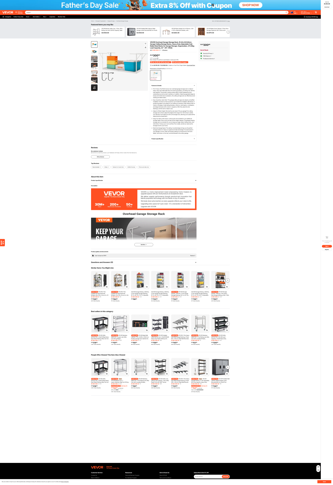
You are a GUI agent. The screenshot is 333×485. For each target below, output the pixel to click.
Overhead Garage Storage (122, 21)
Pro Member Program (131, 477)
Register (327, 249)
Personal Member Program (132, 475)
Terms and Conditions (165, 477)
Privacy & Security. (65, 481)
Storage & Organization (100, 21)
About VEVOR (163, 475)
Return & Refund (95, 477)
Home (92, 21)
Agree (324, 481)
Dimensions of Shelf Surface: (158, 68)
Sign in (326, 246)
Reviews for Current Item (118, 167)
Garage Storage (111, 21)
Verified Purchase (131, 167)
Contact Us (94, 475)
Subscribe (225, 476)
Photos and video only (144, 167)
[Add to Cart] (107, 287)
